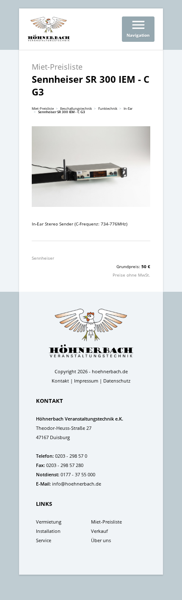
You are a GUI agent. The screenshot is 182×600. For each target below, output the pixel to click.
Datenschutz (116, 380)
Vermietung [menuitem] (48, 522)
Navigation (138, 27)
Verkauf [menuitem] (99, 531)
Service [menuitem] (43, 540)
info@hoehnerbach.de (76, 484)
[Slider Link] (91, 166)
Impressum (86, 380)
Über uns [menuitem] (101, 540)
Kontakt (60, 380)
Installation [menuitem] (48, 531)
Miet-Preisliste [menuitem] (106, 522)
